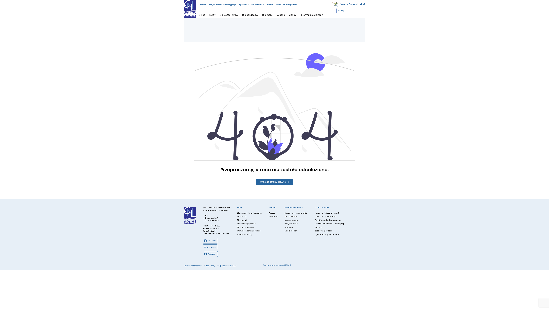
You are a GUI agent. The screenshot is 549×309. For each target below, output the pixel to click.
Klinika (270, 4)
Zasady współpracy (323, 231)
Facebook (212, 240)
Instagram (211, 247)
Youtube (211, 254)
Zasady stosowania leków (296, 213)
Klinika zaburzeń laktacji (325, 216)
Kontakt (202, 4)
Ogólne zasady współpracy (327, 234)
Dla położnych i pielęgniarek (249, 213)
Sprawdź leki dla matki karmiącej (329, 223)
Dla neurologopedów (246, 223)
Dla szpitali (242, 220)
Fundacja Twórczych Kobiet (352, 4)
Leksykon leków (291, 223)
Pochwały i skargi (244, 234)
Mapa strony (209, 266)
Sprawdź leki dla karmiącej (251, 4)
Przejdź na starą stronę (286, 4)
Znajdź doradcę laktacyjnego (222, 4)
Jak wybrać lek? (291, 216)
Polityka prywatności (193, 266)
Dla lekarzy (241, 216)
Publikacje (273, 216)
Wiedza (272, 213)
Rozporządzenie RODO (226, 266)
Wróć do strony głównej (273, 182)
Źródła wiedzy (291, 231)
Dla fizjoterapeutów (245, 227)
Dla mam (319, 227)
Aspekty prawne (291, 220)
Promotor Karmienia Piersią (248, 231)
